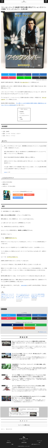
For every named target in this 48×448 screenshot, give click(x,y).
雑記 (12, 444)
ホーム (8, 440)
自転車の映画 (24, 442)
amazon (5, 172)
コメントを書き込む (24, 425)
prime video (24, 285)
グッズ (24, 440)
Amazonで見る (18, 194)
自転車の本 (9, 442)
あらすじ (22, 113)
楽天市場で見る (29, 194)
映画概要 (22, 111)
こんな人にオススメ (25, 115)
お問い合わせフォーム (35, 444)
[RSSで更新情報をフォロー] (24, 328)
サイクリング (39, 440)
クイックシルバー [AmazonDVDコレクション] (22, 191)
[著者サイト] (12, 325)
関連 (22, 119)
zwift (39, 442)
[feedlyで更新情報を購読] (35, 325)
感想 (21, 117)
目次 (22, 109)
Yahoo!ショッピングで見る (18, 197)
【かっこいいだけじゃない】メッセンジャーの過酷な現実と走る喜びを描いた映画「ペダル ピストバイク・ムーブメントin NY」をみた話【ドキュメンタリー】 (23, 296)
